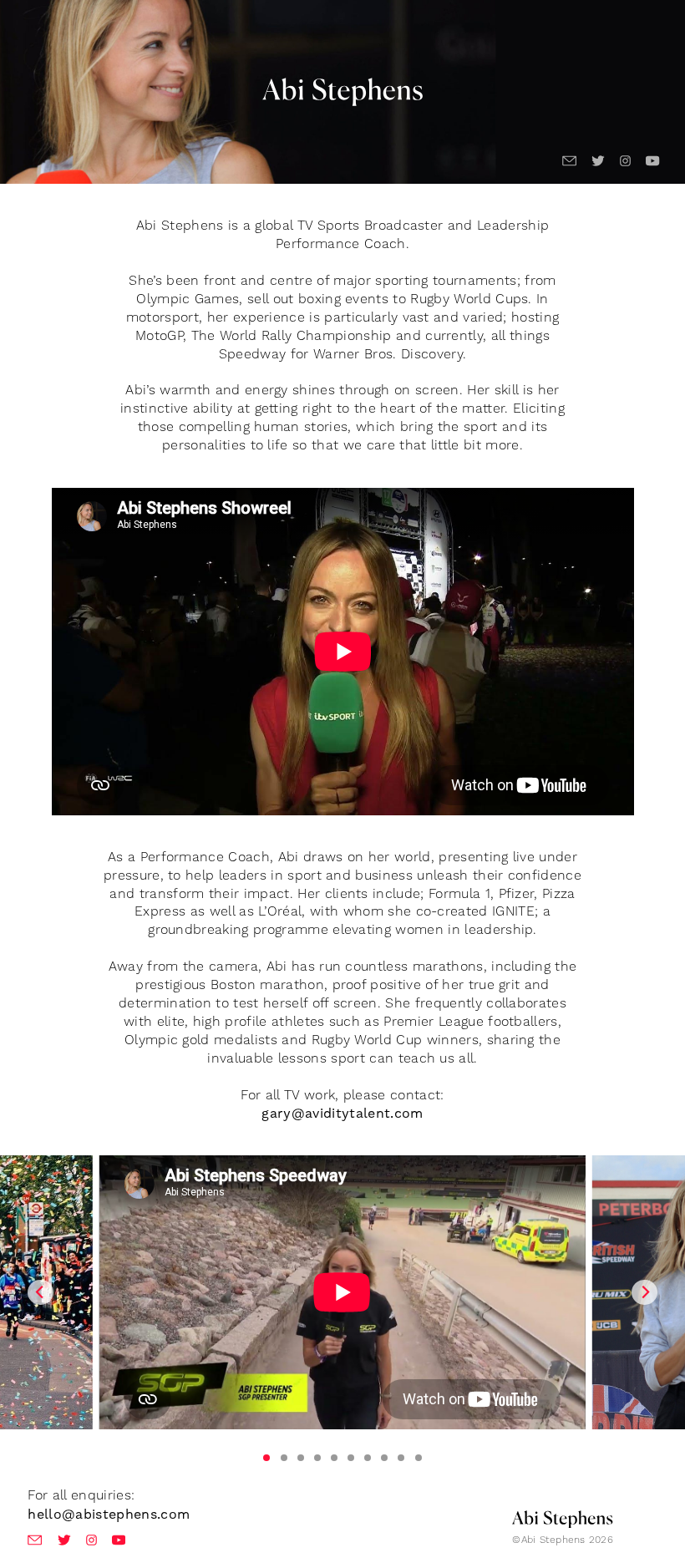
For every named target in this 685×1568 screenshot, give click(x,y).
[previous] (40, 1292)
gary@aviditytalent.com (342, 1113)
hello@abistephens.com (109, 1514)
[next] (644, 1292)
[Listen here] (342, 1308)
